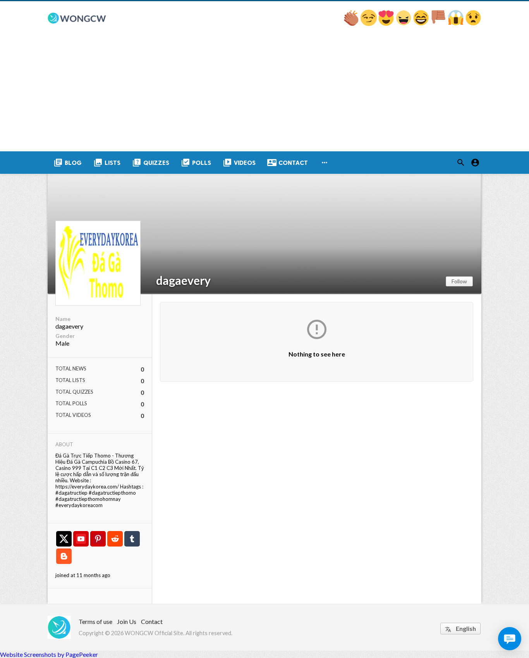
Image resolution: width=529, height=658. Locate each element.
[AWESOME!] (352, 23)
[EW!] (473, 23)
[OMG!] (456, 23)
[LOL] (404, 23)
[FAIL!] (439, 23)
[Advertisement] (264, 93)
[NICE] (369, 23)
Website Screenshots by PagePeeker (49, 654)
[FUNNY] (421, 23)
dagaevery (183, 280)
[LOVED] (386, 23)
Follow (459, 281)
